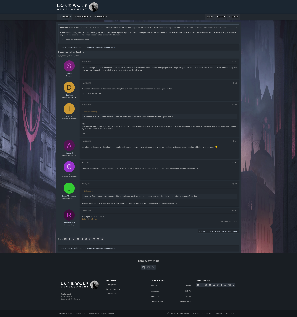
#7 (236, 211)
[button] (70, 17)
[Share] (232, 61)
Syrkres (63, 56)
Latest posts (111, 284)
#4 (236, 141)
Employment (66, 294)
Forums (65, 16)
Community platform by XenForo (79, 313)
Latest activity (111, 293)
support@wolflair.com (111, 35)
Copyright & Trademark (70, 299)
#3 (236, 104)
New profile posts (113, 289)
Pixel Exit (111, 313)
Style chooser (174, 313)
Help (226, 313)
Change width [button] (185, 313)
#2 (236, 83)
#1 (236, 61)
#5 (236, 162)
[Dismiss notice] (236, 27)
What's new (82, 16)
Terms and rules (206, 313)
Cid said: (87, 191)
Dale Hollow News (89, 219)
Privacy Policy (66, 296)
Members (101, 16)
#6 (236, 184)
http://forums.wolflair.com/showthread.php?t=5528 (206, 27)
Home (232, 313)
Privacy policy (219, 313)
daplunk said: (89, 112)
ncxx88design (185, 301)
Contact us (195, 313)
